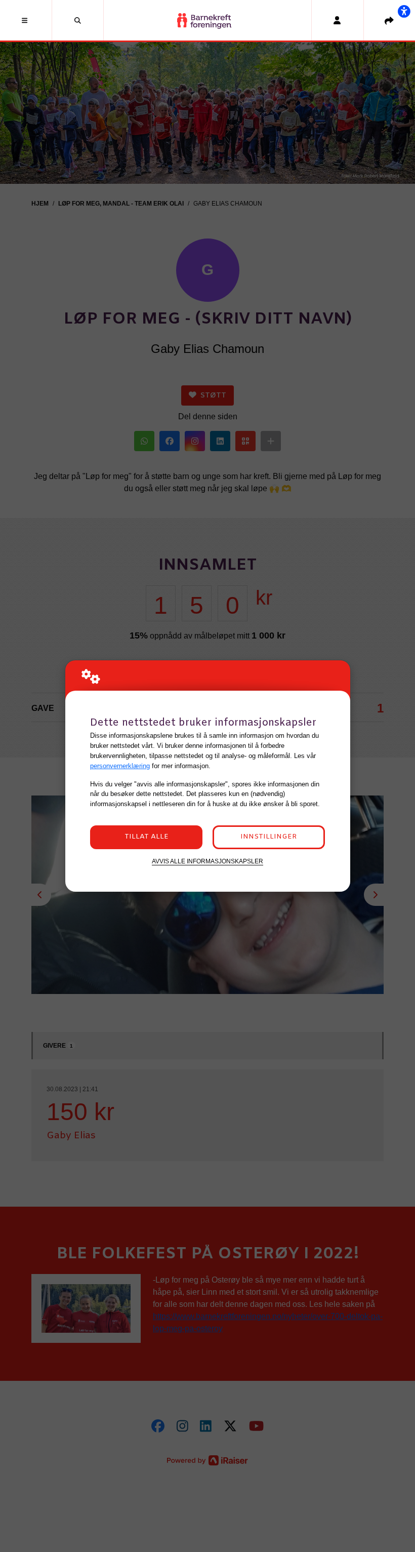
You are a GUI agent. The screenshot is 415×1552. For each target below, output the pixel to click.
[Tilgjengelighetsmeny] (404, 11)
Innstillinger (268, 836)
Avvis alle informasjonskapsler (207, 861)
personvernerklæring (120, 766)
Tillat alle (146, 836)
